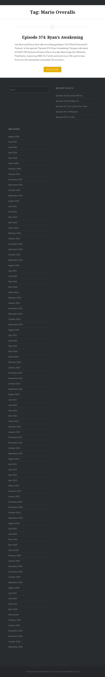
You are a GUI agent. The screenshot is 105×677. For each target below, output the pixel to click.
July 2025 (12, 206)
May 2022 (12, 410)
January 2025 (14, 238)
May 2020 (12, 539)
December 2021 (15, 437)
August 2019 (13, 588)
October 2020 (14, 512)
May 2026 (12, 152)
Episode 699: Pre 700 (65, 117)
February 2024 (14, 298)
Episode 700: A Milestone (67, 111)
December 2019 (15, 566)
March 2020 (13, 550)
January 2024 (14, 303)
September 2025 (15, 195)
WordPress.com (72, 671)
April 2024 (12, 287)
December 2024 (15, 244)
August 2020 (13, 523)
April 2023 (12, 351)
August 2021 (13, 459)
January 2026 (14, 174)
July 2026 (12, 142)
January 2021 (14, 496)
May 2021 (12, 475)
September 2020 (15, 518)
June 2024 (12, 276)
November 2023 (15, 314)
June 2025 (12, 211)
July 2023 (12, 335)
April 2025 (12, 222)
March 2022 (13, 421)
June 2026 (12, 147)
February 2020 (14, 555)
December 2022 (15, 373)
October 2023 (14, 319)
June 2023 (12, 340)
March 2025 (13, 228)
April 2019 (12, 609)
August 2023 (13, 330)
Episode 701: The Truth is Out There (71, 106)
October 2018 (14, 641)
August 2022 (13, 394)
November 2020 (15, 507)
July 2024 (12, 271)
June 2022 (12, 405)
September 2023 (15, 324)
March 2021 (13, 485)
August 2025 (13, 201)
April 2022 (12, 416)
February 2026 (14, 168)
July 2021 (12, 464)
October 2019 (14, 577)
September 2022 (15, 389)
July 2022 (12, 400)
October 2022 (14, 383)
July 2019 (12, 593)
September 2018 (15, 647)
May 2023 (12, 346)
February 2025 (14, 233)
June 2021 (12, 469)
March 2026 (13, 163)
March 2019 (13, 614)
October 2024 (14, 254)
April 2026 (12, 158)
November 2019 (15, 571)
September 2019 (15, 582)
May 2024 (12, 281)
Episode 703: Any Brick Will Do (69, 95)
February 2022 (14, 426)
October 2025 (14, 190)
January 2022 (14, 432)
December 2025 (15, 179)
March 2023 (13, 357)
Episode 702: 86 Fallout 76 (67, 101)
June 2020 (12, 534)
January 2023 (14, 367)
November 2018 (15, 636)
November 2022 (15, 378)
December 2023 (15, 308)
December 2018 (15, 631)
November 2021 (15, 442)
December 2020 (15, 502)
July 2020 (12, 528)
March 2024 (13, 292)
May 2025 (12, 217)
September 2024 (15, 260)
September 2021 (15, 453)
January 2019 (14, 625)
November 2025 (15, 185)
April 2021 (12, 480)
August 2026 (13, 136)
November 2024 (15, 249)
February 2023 (14, 362)
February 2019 (14, 620)
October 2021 (14, 448)
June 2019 (12, 598)
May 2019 (12, 604)
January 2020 (14, 561)
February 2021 (14, 491)
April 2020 (12, 545)
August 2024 (13, 265)
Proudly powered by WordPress (38, 671)
